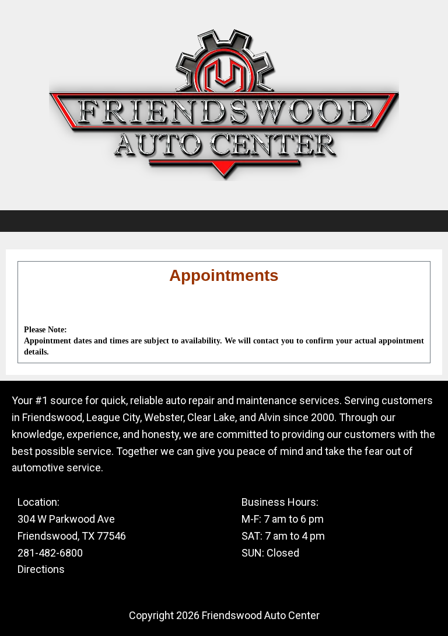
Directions (41, 569)
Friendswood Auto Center (261, 615)
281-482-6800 (50, 553)
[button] (224, 221)
